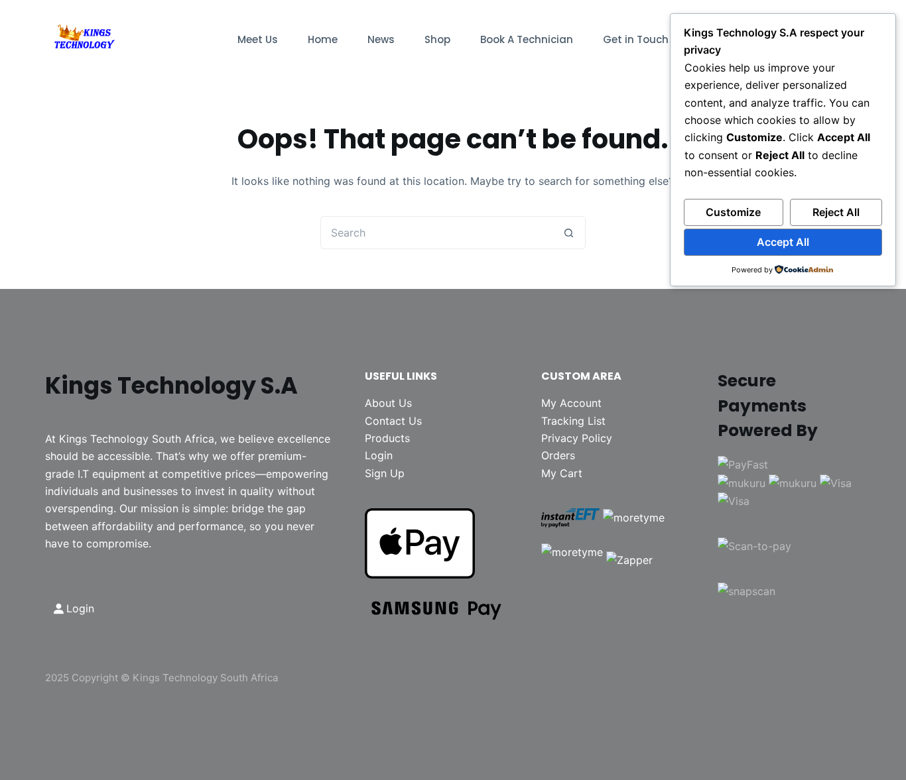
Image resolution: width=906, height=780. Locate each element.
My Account (571, 403)
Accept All (783, 242)
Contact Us (393, 420)
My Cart (561, 473)
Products (387, 438)
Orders (558, 455)
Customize (733, 212)
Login (379, 455)
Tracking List (573, 420)
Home (323, 39)
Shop (437, 39)
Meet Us (257, 39)
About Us (388, 403)
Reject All (836, 212)
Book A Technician (526, 39)
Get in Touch (636, 39)
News (381, 39)
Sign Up (385, 473)
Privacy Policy (576, 438)
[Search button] (569, 232)
